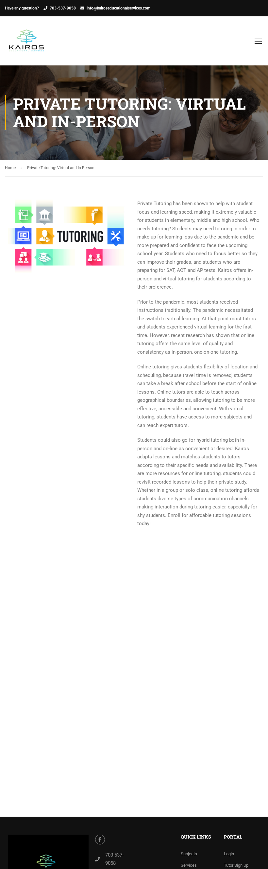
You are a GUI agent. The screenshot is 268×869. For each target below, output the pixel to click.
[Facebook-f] (100, 839)
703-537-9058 (63, 8)
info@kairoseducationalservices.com (118, 8)
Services (189, 865)
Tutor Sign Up (236, 865)
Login (229, 853)
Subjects (189, 853)
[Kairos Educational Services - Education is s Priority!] (26, 44)
